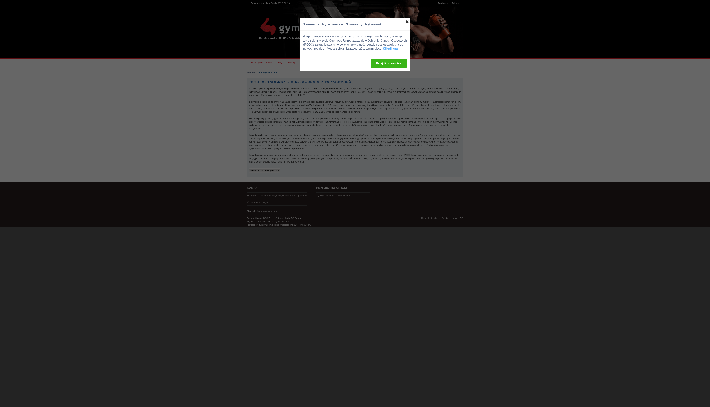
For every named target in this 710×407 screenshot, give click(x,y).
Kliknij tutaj (390, 48)
